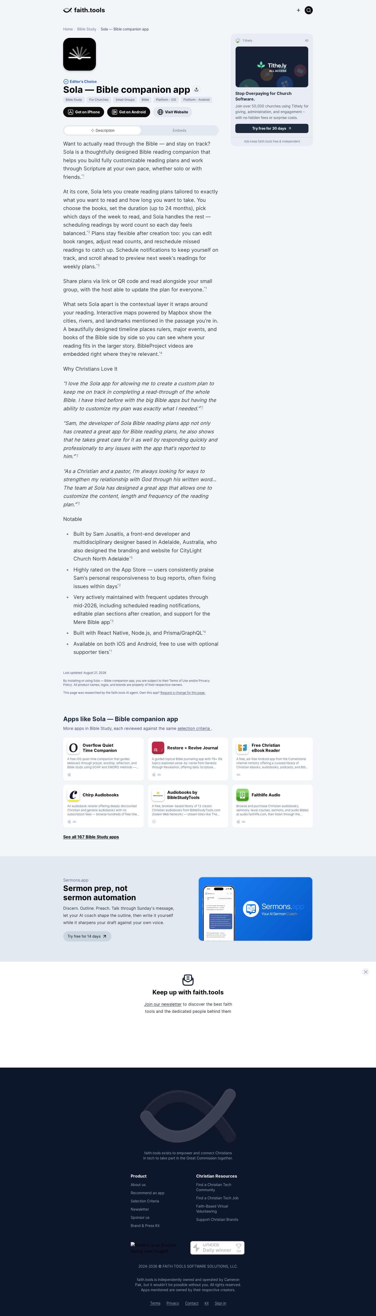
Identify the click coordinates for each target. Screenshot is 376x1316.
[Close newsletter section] (366, 972)
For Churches (98, 100)
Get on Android (132, 112)
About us (138, 1184)
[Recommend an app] (298, 10)
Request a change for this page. (182, 693)
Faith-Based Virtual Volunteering (212, 1208)
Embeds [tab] (179, 130)
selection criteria (194, 728)
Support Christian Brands (217, 1219)
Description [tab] (105, 130)
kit (207, 1303)
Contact (191, 1303)
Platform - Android (196, 100)
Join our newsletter (163, 1004)
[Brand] (188, 1116)
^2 (88, 232)
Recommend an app (147, 1193)
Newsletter (140, 1209)
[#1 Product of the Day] (217, 1248)
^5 (130, 558)
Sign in (220, 1303)
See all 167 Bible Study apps (91, 836)
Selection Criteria (145, 1201)
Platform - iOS (166, 100)
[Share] (196, 89)
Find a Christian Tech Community (213, 1187)
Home (68, 29)
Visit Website (176, 112)
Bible (145, 100)
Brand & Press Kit (145, 1225)
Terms (155, 1303)
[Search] (309, 10)
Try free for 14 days (84, 936)
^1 (82, 176)
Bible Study (86, 29)
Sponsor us (140, 1217)
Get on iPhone (87, 112)
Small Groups (125, 100)
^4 (160, 353)
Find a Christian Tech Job (217, 1198)
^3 (98, 265)
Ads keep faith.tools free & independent (272, 141)
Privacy (173, 1303)
